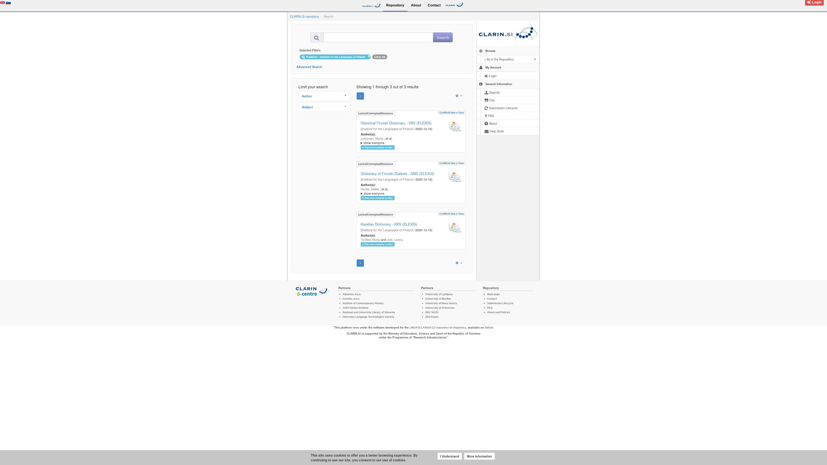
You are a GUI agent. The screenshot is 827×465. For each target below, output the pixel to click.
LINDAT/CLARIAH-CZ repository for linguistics (437, 327)
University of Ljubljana (439, 294)
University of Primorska (440, 307)
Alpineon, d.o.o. (352, 294)
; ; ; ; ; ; (410, 140)
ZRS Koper (432, 316)
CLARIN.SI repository (304, 16)
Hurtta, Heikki (370, 189)
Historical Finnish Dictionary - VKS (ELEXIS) (396, 123)
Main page (493, 294)
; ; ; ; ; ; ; (408, 191)
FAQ (489, 307)
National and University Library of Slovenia (369, 312)
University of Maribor (438, 298)
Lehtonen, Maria (372, 138)
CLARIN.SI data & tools (451, 112)
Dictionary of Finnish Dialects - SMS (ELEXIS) (397, 173)
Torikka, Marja (370, 239)
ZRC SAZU (431, 312)
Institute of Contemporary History (363, 303)
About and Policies (498, 312)
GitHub (489, 327)
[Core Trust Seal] (313, 308)
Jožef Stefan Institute (355, 307)
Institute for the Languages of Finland (387, 129)
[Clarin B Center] (313, 291)
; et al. (376, 140)
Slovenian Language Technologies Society (368, 316)
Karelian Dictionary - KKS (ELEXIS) (389, 224)
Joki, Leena (395, 239)
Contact (492, 298)
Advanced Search (309, 67)
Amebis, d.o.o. (351, 298)
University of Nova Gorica (441, 303)
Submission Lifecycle (500, 303)
